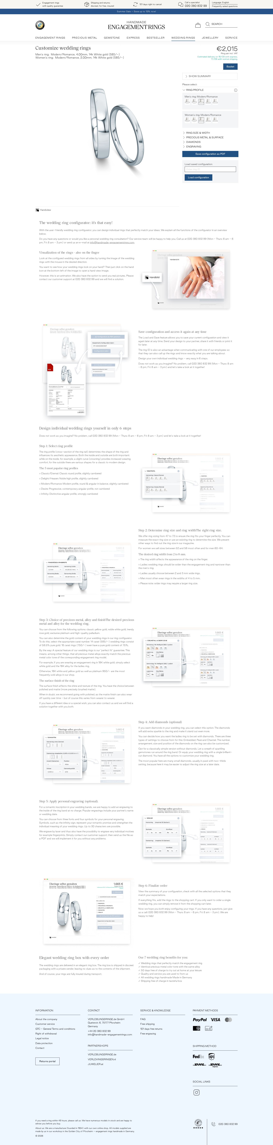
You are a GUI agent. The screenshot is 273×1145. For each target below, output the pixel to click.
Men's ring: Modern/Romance (201, 96)
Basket (230, 66)
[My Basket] (198, 25)
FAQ (143, 1019)
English (220, 2)
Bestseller (156, 37)
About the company (46, 1019)
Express (133, 37)
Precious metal (84, 37)
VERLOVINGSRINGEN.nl (102, 1059)
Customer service (45, 1024)
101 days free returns (151, 1028)
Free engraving (148, 1033)
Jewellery (210, 37)
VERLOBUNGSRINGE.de (102, 1054)
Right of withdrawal (46, 1033)
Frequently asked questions (225, 6)
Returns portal (47, 1061)
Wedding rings (183, 37)
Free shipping (147, 1024)
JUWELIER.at (95, 1064)
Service (231, 37)
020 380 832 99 (228, 1124)
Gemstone (112, 37)
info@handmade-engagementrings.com (112, 242)
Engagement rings (50, 37)
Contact (39, 1048)
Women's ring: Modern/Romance (203, 115)
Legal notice (42, 1038)
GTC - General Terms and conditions (55, 1028)
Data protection (43, 1043)
